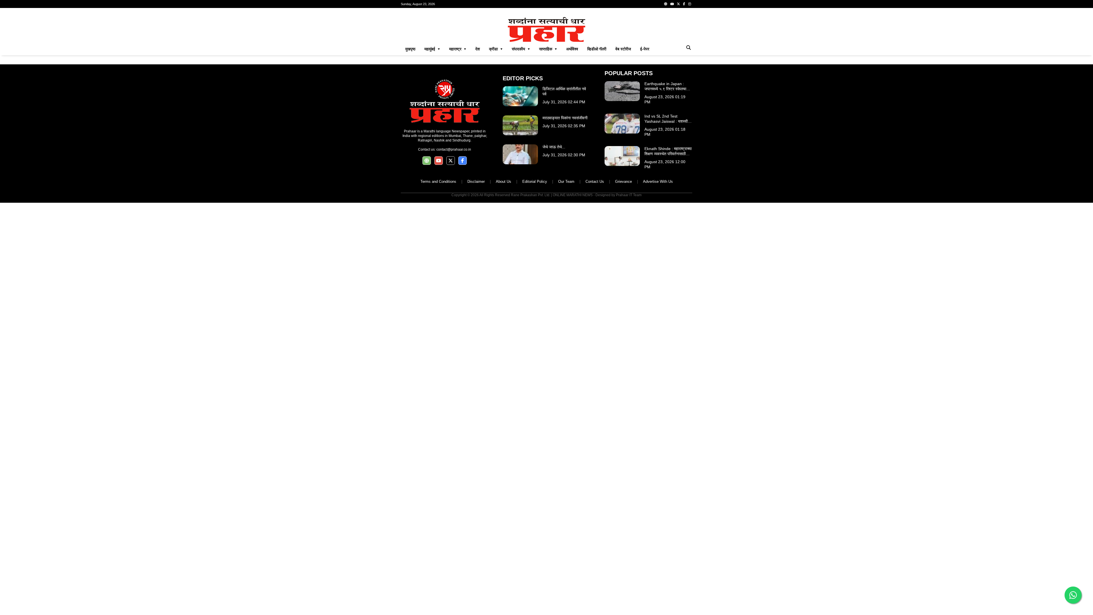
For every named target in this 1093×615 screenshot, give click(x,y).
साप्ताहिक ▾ (548, 49)
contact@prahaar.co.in (453, 149)
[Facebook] (684, 4)
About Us (503, 181)
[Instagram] (689, 4)
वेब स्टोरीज (623, 49)
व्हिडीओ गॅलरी (596, 49)
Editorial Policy (534, 181)
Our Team (566, 181)
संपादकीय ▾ (521, 49)
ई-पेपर (644, 49)
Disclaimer (476, 181)
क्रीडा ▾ (496, 49)
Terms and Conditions (438, 181)
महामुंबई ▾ (432, 49)
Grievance (623, 181)
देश (477, 49)
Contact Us (594, 181)
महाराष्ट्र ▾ (457, 49)
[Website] (665, 4)
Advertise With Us (658, 181)
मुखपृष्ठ (410, 49)
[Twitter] (678, 4)
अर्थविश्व (572, 49)
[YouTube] (672, 4)
